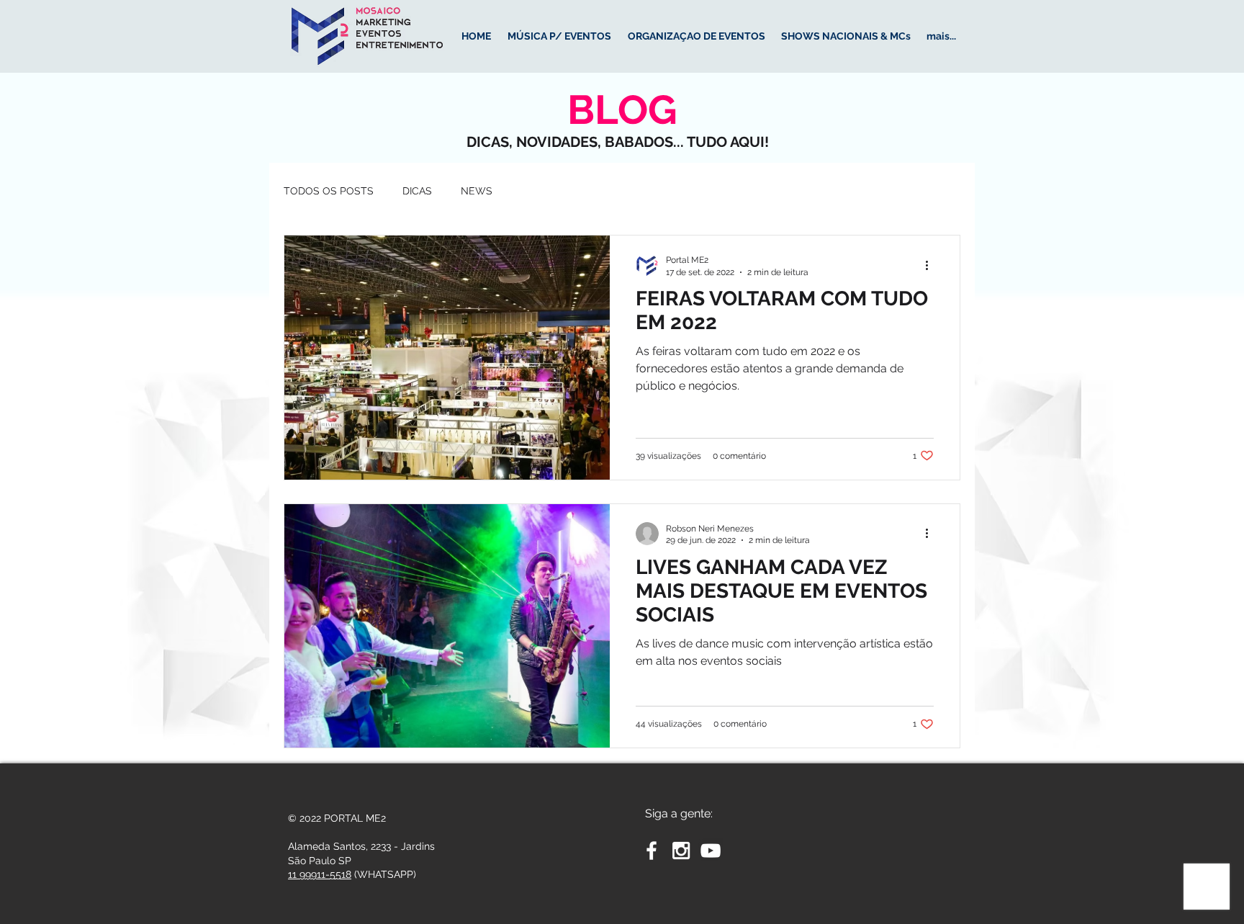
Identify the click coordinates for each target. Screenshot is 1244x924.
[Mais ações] (931, 265)
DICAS (417, 191)
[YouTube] (710, 850)
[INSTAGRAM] (681, 850)
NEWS (476, 191)
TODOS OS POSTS (329, 191)
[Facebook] (651, 850)
